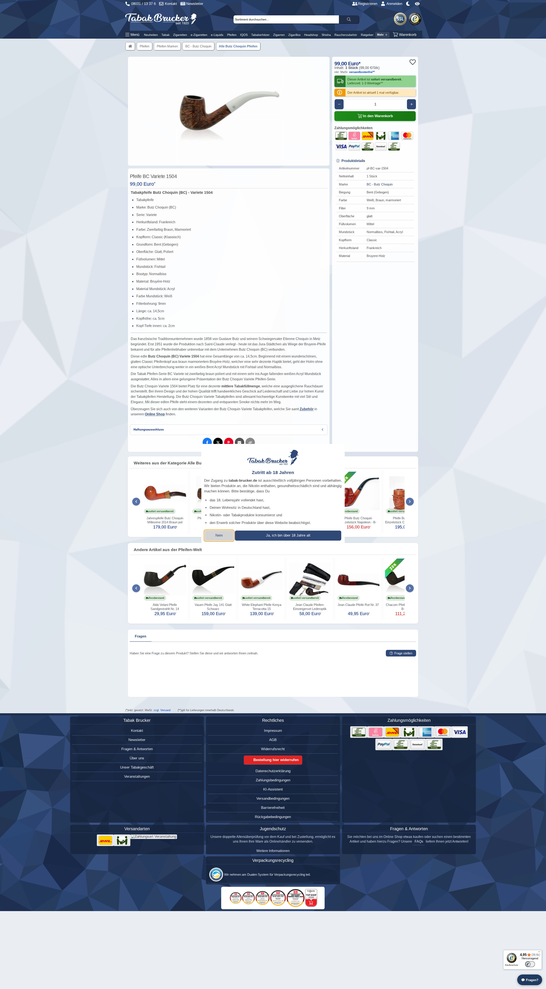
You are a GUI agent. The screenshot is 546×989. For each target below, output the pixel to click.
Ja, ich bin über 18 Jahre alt (288, 535)
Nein (219, 535)
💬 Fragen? (529, 980)
